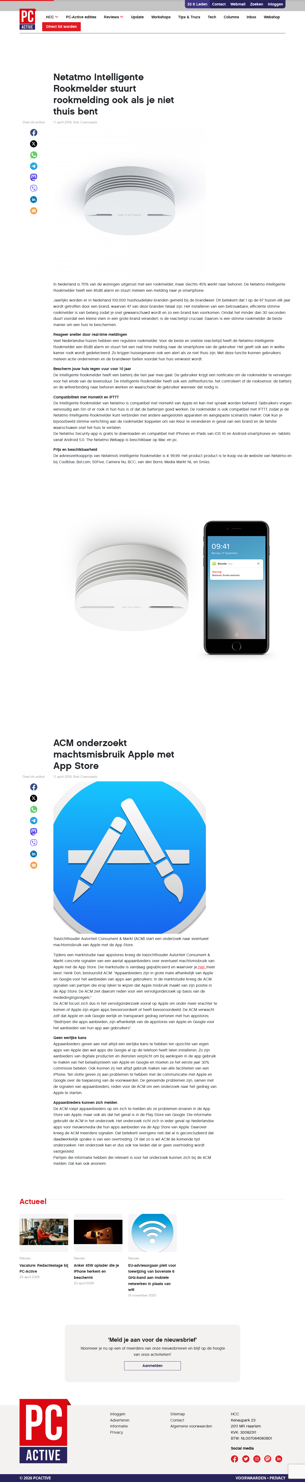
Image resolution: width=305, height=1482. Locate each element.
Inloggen (275, 4)
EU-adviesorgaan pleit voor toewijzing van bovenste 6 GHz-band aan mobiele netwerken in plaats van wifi (152, 1277)
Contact (219, 4)
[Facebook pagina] (234, 1459)
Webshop (272, 17)
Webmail (237, 4)
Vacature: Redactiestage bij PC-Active (44, 1268)
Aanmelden (152, 1365)
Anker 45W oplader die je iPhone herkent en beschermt (96, 1271)
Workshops (161, 17)
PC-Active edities (81, 17)
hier (201, 967)
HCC (50, 17)
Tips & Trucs (189, 17)
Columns (231, 17)
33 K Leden (197, 4)
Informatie (119, 1426)
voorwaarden (251, 1478)
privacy (277, 1478)
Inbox (251, 17)
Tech (212, 17)
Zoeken (256, 4)
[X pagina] (245, 1459)
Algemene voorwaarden (191, 1426)
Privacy (116, 1432)
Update (137, 17)
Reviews (111, 17)
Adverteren (119, 1420)
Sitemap (177, 1414)
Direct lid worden (61, 26)
